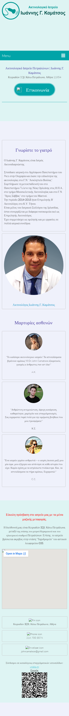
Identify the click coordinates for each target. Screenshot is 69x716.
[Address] (40, 111)
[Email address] (34, 111)
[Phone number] (29, 111)
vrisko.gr (34, 666)
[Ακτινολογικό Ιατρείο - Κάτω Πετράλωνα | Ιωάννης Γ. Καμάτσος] (34, 12)
